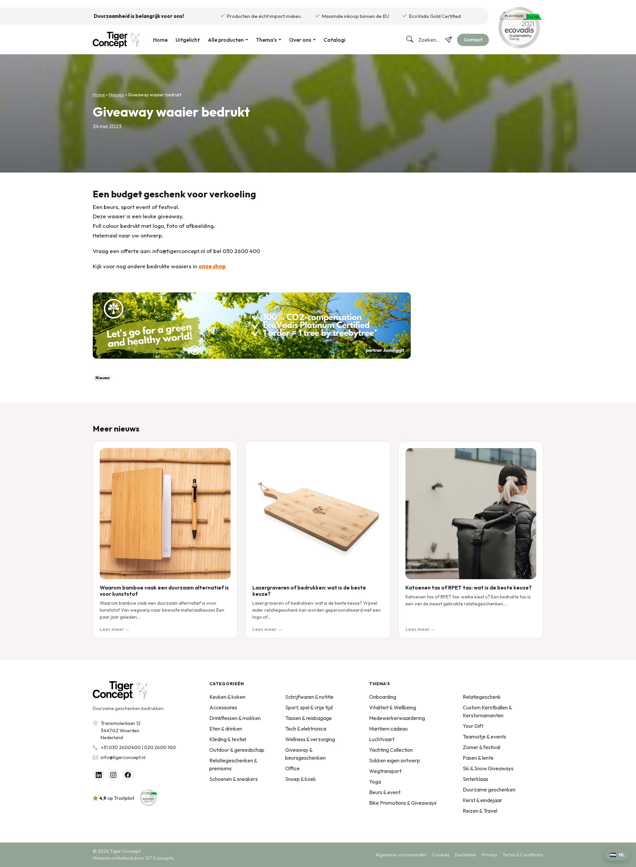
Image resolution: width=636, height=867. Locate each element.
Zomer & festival (481, 747)
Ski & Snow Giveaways (488, 768)
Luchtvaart (382, 739)
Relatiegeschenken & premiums (233, 764)
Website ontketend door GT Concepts (133, 858)
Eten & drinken (225, 728)
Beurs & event (384, 792)
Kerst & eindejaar (482, 800)
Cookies (441, 855)
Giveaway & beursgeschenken (305, 753)
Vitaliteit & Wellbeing (392, 707)
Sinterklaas (475, 779)
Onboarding (382, 696)
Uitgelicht (188, 39)
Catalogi (334, 39)
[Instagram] (113, 775)
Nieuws (116, 95)
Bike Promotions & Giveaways (403, 802)
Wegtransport (385, 771)
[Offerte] (448, 39)
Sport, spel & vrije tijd (309, 707)
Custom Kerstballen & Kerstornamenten (487, 711)
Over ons (300, 39)
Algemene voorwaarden (401, 855)
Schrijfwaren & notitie (309, 696)
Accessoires (223, 707)
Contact (473, 40)
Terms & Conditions (523, 855)
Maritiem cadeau (388, 728)
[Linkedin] (99, 775)
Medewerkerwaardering (397, 718)
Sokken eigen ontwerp (394, 760)
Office (292, 768)
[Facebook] (128, 775)
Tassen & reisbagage (308, 718)
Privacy (489, 855)
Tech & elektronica (305, 728)
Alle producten (226, 39)
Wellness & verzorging (310, 739)
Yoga (375, 781)
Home (160, 39)
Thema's (266, 39)
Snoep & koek (300, 779)
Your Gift (473, 726)
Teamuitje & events (484, 736)
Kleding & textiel (227, 739)
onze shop (212, 266)
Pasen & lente (478, 757)
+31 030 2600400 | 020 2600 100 (138, 747)
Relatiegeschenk (482, 696)
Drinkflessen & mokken (235, 718)
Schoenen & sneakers (233, 779)
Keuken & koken (227, 696)
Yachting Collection (391, 749)
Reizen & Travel (480, 810)
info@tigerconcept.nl (123, 757)
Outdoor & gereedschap (236, 749)
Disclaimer (466, 855)
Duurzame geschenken (489, 789)
